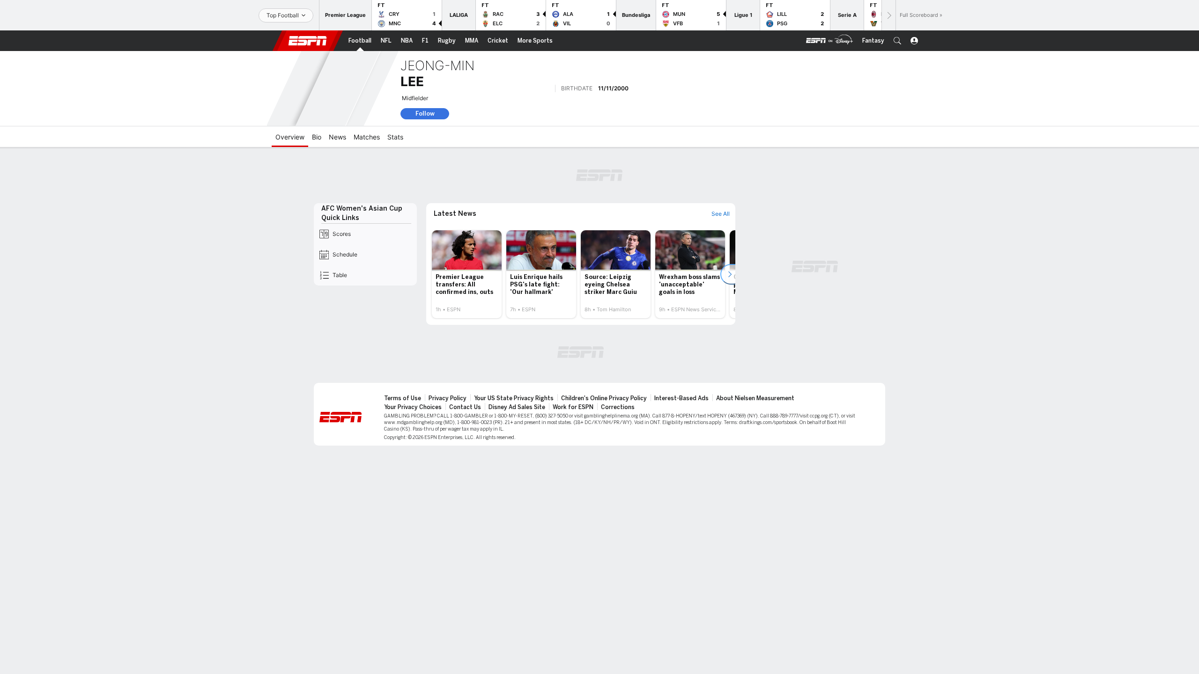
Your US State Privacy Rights (514, 398)
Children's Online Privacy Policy (604, 398)
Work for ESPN (573, 407)
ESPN (308, 40)
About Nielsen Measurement (755, 398)
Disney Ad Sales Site (516, 407)
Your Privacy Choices (413, 407)
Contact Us (465, 407)
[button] (897, 40)
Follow (425, 113)
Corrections (618, 407)
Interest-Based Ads (681, 398)
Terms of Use (402, 398)
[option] (467, 274)
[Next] (888, 15)
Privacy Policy (447, 398)
